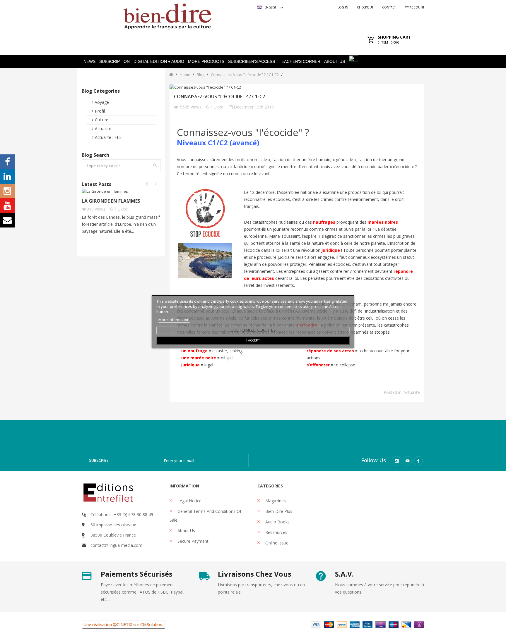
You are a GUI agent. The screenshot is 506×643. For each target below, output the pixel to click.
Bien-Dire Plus (278, 511)
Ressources (275, 532)
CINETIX (124, 624)
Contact (389, 7)
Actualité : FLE (108, 137)
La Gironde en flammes (111, 201)
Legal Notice (188, 501)
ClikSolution (151, 624)
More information (173, 319)
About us (185, 530)
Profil (100, 111)
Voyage (102, 102)
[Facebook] (418, 461)
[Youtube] (407, 461)
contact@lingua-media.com (116, 545)
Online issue (276, 543)
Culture (101, 120)
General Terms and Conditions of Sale (205, 515)
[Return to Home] (171, 74)
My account (414, 7)
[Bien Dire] (167, 15)
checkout (365, 7)
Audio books (277, 522)
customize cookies (253, 330)
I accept (253, 340)
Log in (343, 7)
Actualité (103, 128)
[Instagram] (396, 461)
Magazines (275, 501)
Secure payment (192, 541)
